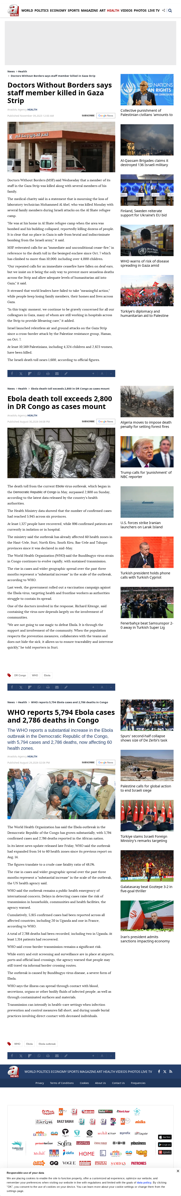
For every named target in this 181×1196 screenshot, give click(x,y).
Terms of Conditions (62, 1082)
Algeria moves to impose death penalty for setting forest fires (146, 424)
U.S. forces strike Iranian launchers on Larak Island (142, 525)
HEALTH (113, 10)
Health (22, 71)
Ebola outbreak (47, 1043)
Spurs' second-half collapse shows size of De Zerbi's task (144, 738)
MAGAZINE (89, 10)
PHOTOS (140, 10)
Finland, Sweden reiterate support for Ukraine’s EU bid (144, 213)
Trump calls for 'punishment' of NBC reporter (146, 474)
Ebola (47, 675)
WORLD (27, 10)
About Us (100, 1082)
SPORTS (74, 10)
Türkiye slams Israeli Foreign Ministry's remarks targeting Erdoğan (144, 838)
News (11, 71)
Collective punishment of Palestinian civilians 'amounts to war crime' (147, 113)
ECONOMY (58, 10)
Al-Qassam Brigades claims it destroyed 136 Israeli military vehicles (144, 163)
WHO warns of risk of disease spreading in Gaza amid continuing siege (145, 263)
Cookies (84, 1082)
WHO (35, 675)
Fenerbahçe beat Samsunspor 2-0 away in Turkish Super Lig (147, 625)
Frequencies (138, 1082)
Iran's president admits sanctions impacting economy (145, 938)
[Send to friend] (56, 373)
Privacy (40, 1082)
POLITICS (41, 10)
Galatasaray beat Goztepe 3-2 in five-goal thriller (146, 888)
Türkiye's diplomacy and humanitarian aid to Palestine (144, 313)
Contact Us (118, 1082)
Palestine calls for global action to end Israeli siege (146, 788)
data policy (144, 1182)
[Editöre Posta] (66, 373)
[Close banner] (178, 1171)
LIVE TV (154, 10)
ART (103, 10)
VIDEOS (126, 10)
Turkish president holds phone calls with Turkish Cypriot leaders (145, 575)
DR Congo (20, 675)
